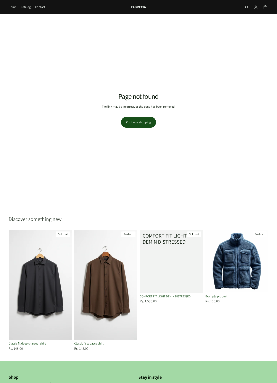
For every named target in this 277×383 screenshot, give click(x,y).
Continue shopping (138, 122)
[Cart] (265, 7)
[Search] (246, 7)
